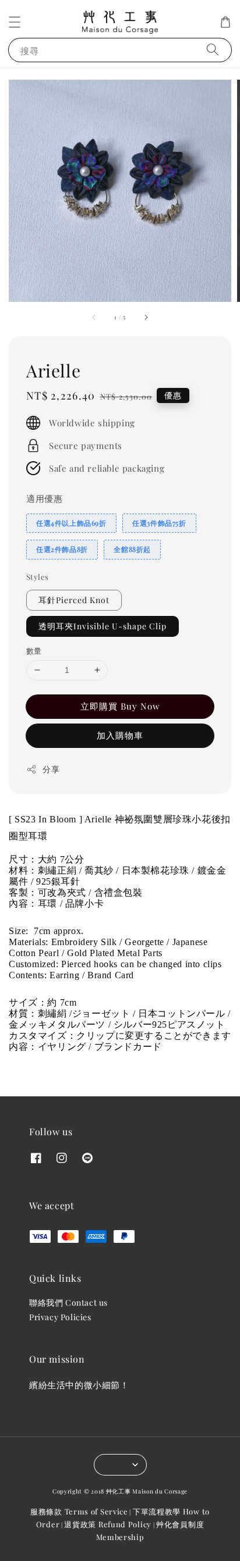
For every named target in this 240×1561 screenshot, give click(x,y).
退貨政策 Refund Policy (107, 1524)
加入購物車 (120, 735)
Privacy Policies (60, 1317)
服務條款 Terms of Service (79, 1511)
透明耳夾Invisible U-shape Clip (102, 626)
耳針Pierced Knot (74, 599)
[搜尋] (212, 49)
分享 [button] (51, 769)
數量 (34, 650)
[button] (14, 22)
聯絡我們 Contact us (68, 1302)
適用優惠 (44, 498)
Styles (37, 577)
